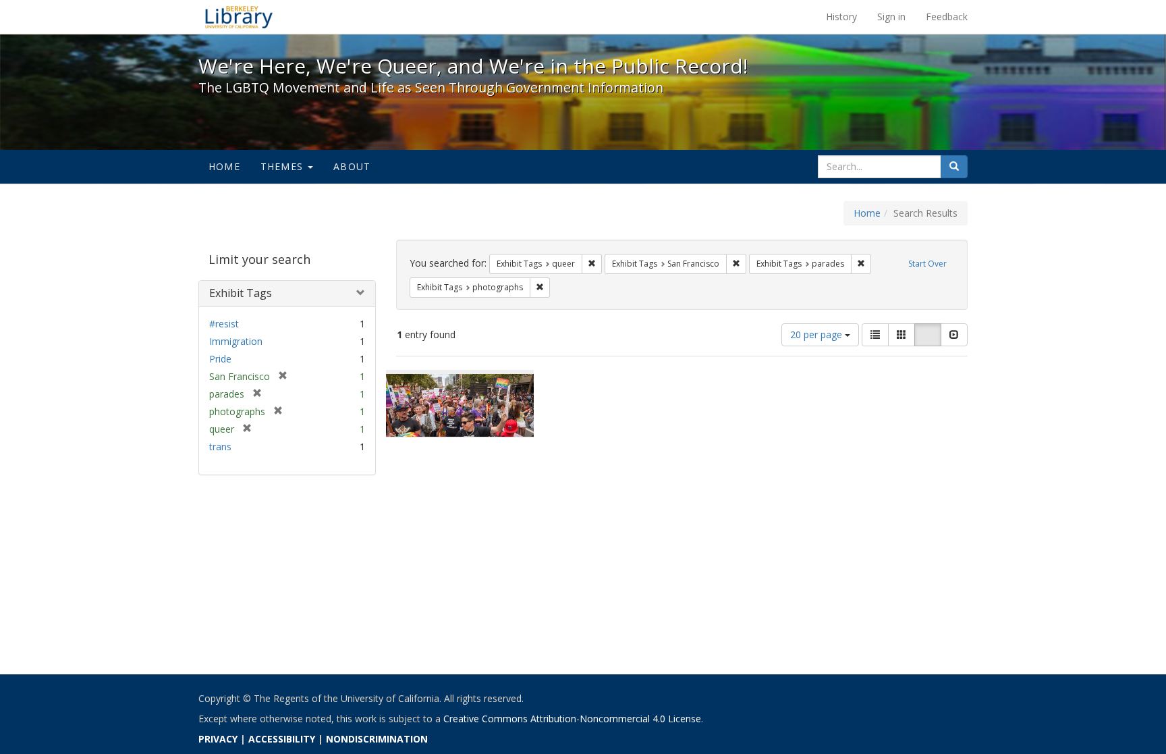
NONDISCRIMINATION (377, 738)
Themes (283, 166)
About (351, 166)
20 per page (817, 334)
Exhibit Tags (240, 293)
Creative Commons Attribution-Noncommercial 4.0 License (572, 718)
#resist (224, 323)
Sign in (891, 16)
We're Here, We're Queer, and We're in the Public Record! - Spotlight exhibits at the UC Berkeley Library (238, 17)
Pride (220, 358)
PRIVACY (218, 738)
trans (220, 446)
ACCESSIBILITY (281, 738)
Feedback (947, 16)
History (841, 16)
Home (224, 166)
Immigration (235, 341)
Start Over (927, 263)
